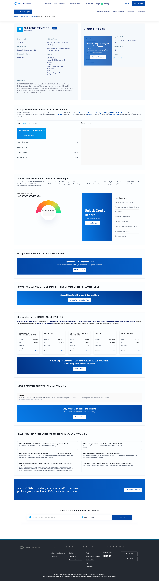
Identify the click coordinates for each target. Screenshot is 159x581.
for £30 (48, 213)
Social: (116, 54)
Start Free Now (79, 270)
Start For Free (79, 369)
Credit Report (130, 12)
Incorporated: (21, 39)
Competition (141, 12)
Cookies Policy (90, 560)
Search (122, 517)
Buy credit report (92, 223)
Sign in (127, 3)
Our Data (71, 553)
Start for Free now (98, 57)
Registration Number (24, 54)
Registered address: (120, 37)
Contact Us (72, 556)
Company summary (103, 12)
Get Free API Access (133, 490)
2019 (28, 123)
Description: (21, 80)
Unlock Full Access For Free (79, 300)
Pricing (106, 4)
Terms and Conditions (75, 560)
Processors (89, 567)
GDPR (87, 563)
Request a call (129, 559)
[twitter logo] (118, 58)
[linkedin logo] (121, 58)
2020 (24, 123)
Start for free (29, 135)
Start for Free (138, 3)
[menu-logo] (22, 3)
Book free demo (129, 553)
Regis (99, 4)
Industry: (49, 54)
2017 (32, 123)
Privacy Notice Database (93, 556)
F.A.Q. (87, 553)
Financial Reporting (118, 12)
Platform (48, 4)
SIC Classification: (52, 39)
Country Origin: (118, 46)
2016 (36, 123)
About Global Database (58, 553)
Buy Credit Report (24, 12)
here (72, 323)
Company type (21, 46)
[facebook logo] (115, 58)
